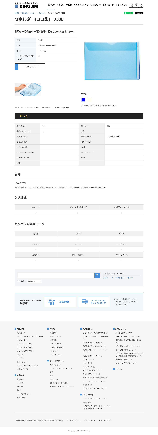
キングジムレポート (24, 394)
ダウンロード (88, 395)
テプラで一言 (87, 367)
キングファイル (118, 278)
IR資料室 (53, 340)
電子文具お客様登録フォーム (126, 350)
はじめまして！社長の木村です (94, 333)
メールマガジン (106, 420)
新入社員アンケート (90, 374)
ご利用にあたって (74, 420)
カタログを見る (22, 369)
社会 (51, 376)
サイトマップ (90, 420)
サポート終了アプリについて (126, 363)
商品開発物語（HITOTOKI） (93, 346)
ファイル (20, 358)
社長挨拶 (20, 379)
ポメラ (130, 278)
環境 (51, 372)
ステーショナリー (23, 362)
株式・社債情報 (55, 344)
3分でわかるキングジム (91, 370)
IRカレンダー (55, 351)
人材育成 (86, 385)
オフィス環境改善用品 (25, 351)
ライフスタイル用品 (24, 344)
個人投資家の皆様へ (57, 347)
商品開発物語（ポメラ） (91, 342)
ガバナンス (54, 379)
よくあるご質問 (55, 354)
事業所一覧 (21, 397)
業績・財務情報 (55, 336)
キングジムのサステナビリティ (61, 368)
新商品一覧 (21, 333)
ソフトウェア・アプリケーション (95, 399)
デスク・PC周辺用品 (24, 347)
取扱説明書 (87, 402)
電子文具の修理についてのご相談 (128, 336)
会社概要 (20, 383)
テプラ (105, 278)
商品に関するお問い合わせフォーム (128, 346)
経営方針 (53, 333)
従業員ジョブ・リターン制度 (93, 388)
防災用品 (20, 354)
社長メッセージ (55, 365)
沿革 (18, 390)
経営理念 (20, 386)
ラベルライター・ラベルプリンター (30, 336)
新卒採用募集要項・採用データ (94, 377)
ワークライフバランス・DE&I (93, 381)
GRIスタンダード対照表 (58, 383)
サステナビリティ (57, 361)
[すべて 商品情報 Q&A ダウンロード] (30, 281)
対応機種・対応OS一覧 (124, 359)
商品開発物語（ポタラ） (91, 356)
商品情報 (20, 329)
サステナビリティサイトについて (62, 386)
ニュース (119, 369)
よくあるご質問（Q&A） (124, 333)
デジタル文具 (22, 340)
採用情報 (86, 329)
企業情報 (20, 375)
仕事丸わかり (87, 359)
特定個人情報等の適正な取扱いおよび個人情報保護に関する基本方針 (39, 420)
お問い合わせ (120, 329)
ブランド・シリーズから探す (27, 365)
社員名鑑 (86, 363)
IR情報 (52, 329)
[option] (112, 62)
